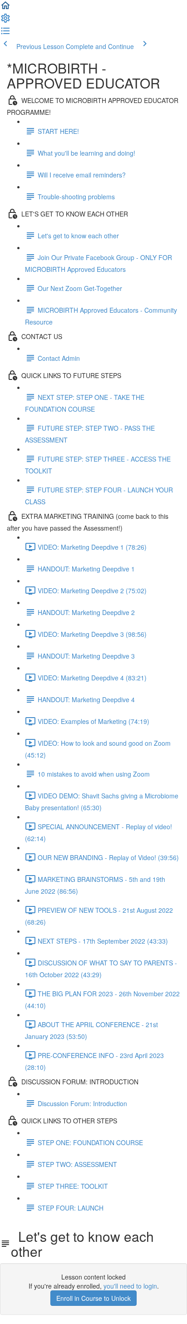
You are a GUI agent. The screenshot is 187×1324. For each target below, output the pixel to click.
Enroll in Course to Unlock (93, 1298)
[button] (5, 8)
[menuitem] (5, 20)
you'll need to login (130, 1285)
